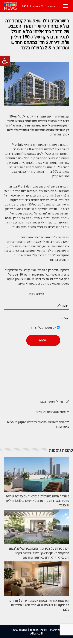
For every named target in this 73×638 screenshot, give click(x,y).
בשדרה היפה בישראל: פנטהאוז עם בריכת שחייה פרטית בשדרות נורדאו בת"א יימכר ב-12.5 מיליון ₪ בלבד (37, 501)
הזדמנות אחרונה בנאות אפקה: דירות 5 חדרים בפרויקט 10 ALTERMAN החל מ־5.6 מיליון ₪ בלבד (39, 605)
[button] (5, 61)
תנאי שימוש (56, 629)
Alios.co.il (36, 633)
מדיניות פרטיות (38, 629)
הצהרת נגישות (19, 629)
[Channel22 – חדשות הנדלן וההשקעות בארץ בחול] (10, 6)
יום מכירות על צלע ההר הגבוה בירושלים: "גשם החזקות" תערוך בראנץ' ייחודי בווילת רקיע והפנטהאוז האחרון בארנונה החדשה (39, 553)
